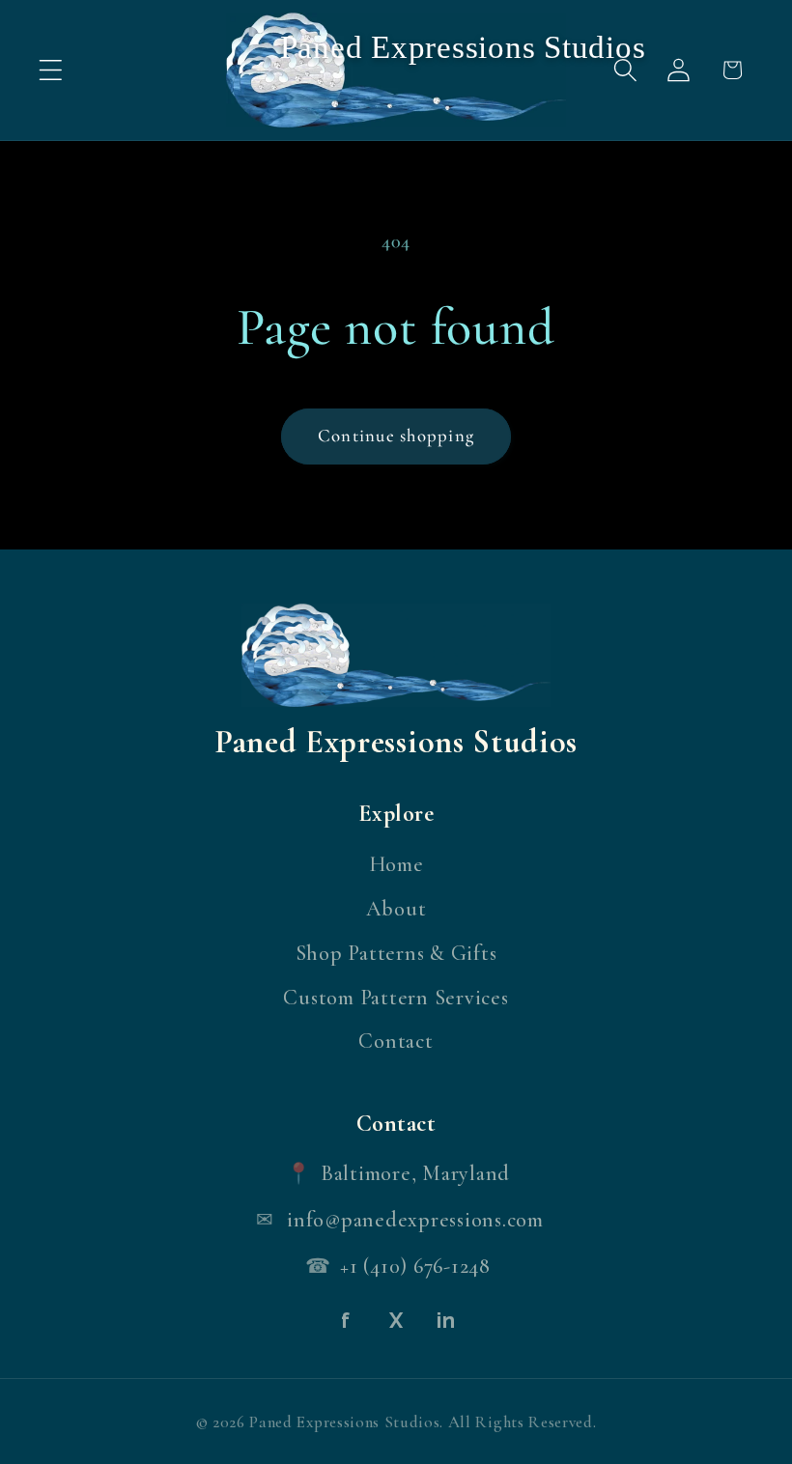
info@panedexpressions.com (415, 1219)
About (396, 908)
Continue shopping (396, 435)
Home (396, 864)
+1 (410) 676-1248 (415, 1266)
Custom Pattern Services (395, 997)
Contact (395, 1041)
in (446, 1320)
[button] (50, 70)
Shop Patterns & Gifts (396, 953)
